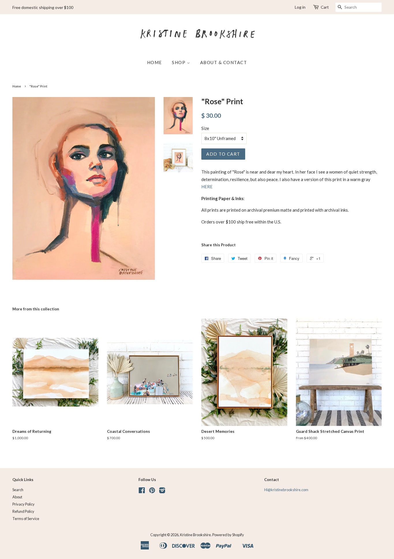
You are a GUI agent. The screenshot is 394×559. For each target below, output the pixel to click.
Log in (300, 7)
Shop (179, 62)
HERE (207, 186)
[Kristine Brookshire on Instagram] (162, 491)
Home (154, 62)
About (17, 497)
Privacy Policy (23, 504)
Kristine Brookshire (195, 534)
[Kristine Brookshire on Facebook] (141, 491)
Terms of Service (25, 518)
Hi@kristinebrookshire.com (286, 489)
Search (17, 489)
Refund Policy (23, 511)
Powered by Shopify (228, 534)
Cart (325, 7)
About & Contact (223, 62)
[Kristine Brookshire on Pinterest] (152, 491)
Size (205, 128)
